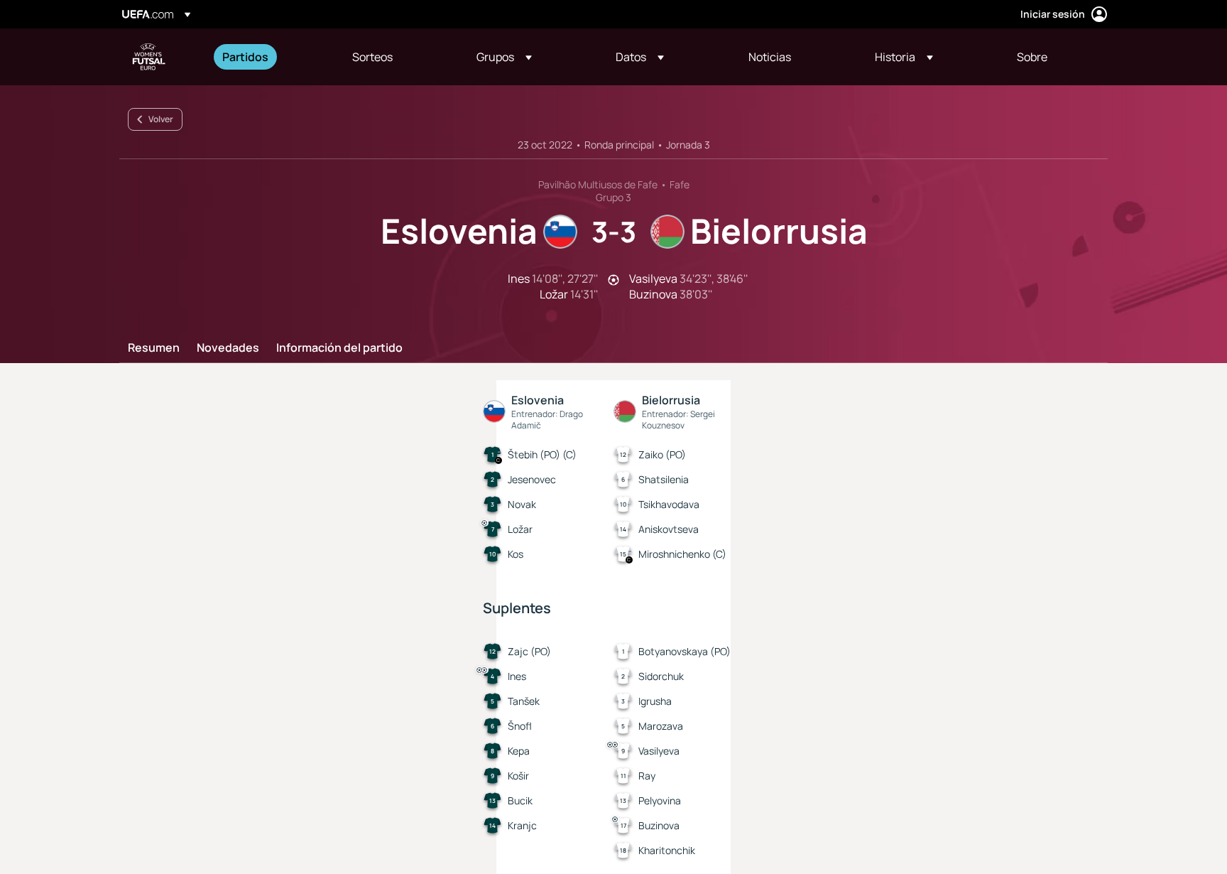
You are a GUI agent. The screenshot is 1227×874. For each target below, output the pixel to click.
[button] (504, 56)
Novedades (228, 348)
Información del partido (339, 348)
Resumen (154, 348)
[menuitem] (269, 56)
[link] (245, 56)
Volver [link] (160, 119)
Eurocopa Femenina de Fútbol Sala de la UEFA (149, 56)
